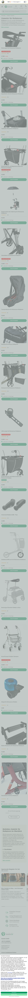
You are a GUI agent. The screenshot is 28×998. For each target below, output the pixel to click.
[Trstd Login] (26, 2)
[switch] (25, 2)
